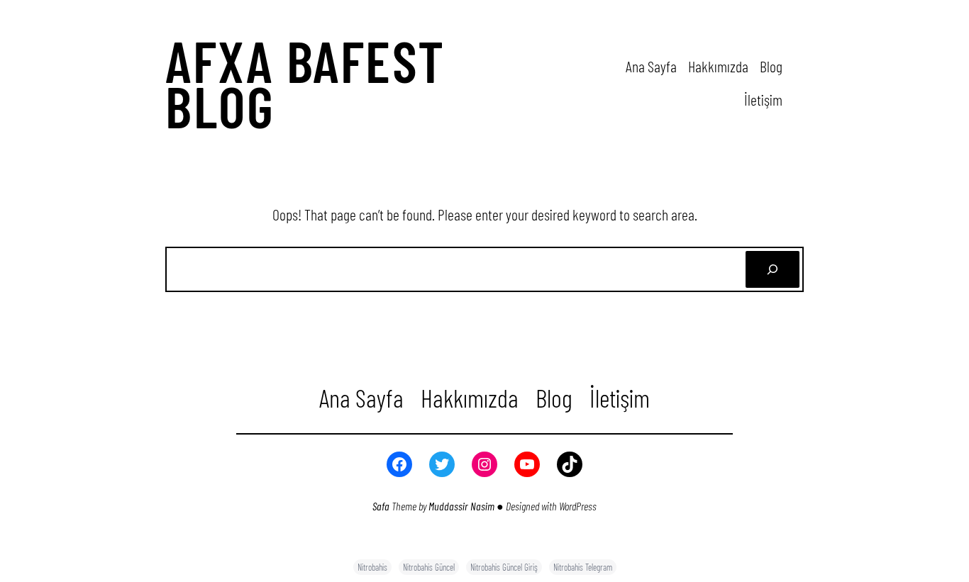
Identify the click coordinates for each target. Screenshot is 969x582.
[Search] (772, 269)
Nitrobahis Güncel (429, 567)
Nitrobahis (372, 567)
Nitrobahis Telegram (582, 567)
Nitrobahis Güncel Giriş (504, 567)
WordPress (578, 506)
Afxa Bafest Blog (305, 83)
